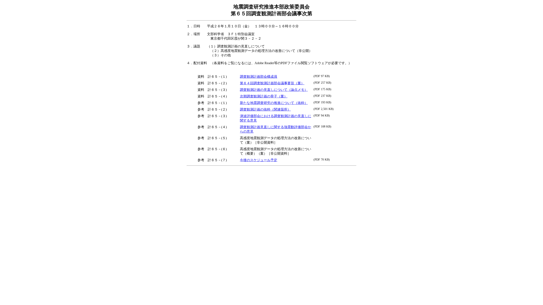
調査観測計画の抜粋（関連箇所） (265, 109)
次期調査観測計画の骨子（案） (263, 96)
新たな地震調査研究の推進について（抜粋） (274, 103)
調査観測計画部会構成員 (258, 76)
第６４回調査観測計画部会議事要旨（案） (272, 83)
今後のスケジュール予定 (258, 160)
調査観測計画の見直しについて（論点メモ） (274, 90)
